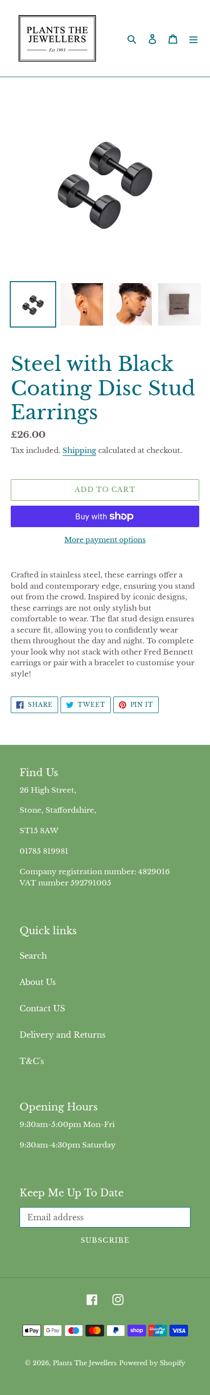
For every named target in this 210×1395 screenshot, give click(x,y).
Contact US (42, 1008)
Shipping (79, 450)
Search (33, 956)
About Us (38, 982)
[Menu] (193, 38)
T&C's (32, 1061)
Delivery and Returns (62, 1035)
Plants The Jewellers (85, 1363)
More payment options (105, 539)
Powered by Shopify (152, 1363)
